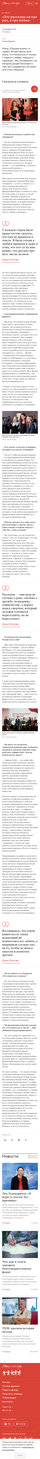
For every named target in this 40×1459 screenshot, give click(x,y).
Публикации (9, 1398)
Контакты (7, 1402)
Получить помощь (12, 1394)
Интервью (6, 1223)
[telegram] (26, 1140)
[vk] (5, 1140)
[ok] (12, 1140)
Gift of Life (6, 1410)
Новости (7, 13)
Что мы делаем (10, 1386)
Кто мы (6, 1382)
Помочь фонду (10, 1390)
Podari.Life (6, 1407)
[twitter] (19, 1140)
